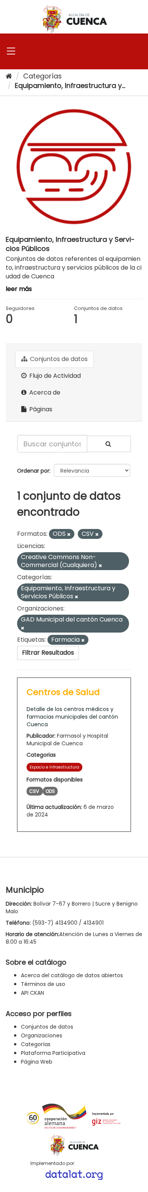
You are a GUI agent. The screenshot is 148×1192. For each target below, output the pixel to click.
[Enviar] (109, 444)
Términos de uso (43, 984)
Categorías (42, 76)
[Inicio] (9, 76)
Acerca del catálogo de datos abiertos (72, 975)
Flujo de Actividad (54, 375)
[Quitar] (69, 534)
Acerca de (44, 392)
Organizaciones (41, 1035)
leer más (19, 288)
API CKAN (32, 993)
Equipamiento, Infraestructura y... (70, 85)
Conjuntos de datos (58, 359)
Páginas (40, 409)
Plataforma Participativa (53, 1053)
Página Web (36, 1062)
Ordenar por (33, 471)
